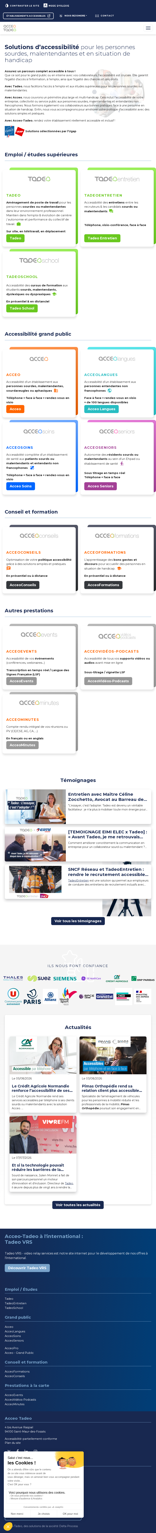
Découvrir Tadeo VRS (27, 1268)
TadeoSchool (14, 1308)
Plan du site (13, 1443)
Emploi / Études (21, 1289)
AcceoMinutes (22, 745)
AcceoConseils (23, 585)
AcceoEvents (21, 681)
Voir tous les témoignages (78, 921)
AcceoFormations (103, 585)
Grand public (18, 1317)
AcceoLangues (15, 1331)
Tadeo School (22, 308)
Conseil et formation (26, 1362)
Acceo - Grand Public (19, 1353)
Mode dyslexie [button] (58, 6)
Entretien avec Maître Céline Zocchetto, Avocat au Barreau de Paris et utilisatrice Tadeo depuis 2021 (106, 797)
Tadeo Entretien (102, 238)
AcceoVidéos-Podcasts (108, 681)
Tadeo (15, 238)
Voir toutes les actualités (78, 1205)
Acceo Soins (21, 486)
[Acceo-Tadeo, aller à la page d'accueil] (10, 28)
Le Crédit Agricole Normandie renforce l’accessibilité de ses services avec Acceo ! (41, 1088)
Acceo (15, 409)
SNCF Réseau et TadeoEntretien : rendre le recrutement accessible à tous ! (108, 872)
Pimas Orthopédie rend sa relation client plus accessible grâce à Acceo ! (110, 1088)
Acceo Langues (101, 409)
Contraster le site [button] (24, 5)
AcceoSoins (13, 1336)
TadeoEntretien (78, 880)
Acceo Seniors (100, 486)
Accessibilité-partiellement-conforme (31, 1439)
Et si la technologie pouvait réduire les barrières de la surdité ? (38, 1167)
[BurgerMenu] (148, 28)
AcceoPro (11, 1348)
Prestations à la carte (27, 1385)
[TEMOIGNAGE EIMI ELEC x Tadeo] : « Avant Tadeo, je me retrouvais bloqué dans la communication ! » (107, 834)
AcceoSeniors (14, 1340)
